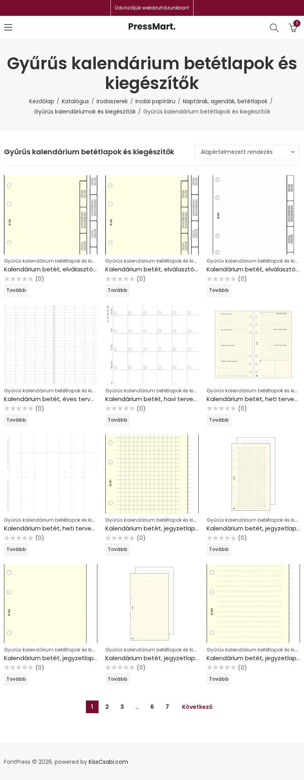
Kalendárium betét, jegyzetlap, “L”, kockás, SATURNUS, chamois (197, 528)
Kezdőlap (41, 101)
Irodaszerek (112, 101)
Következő (197, 707)
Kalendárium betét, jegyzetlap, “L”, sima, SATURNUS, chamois (93, 658)
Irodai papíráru (155, 101)
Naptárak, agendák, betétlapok (225, 101)
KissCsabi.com (108, 762)
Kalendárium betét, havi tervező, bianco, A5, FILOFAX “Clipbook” (197, 399)
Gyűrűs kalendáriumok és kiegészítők (85, 111)
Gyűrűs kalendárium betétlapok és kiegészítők (59, 260)
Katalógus (75, 101)
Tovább (16, 290)
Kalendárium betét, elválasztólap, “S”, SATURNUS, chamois (190, 269)
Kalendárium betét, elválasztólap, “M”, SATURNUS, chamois (89, 269)
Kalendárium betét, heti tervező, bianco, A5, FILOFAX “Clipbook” (96, 528)
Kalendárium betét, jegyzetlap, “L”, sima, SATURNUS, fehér (189, 658)
